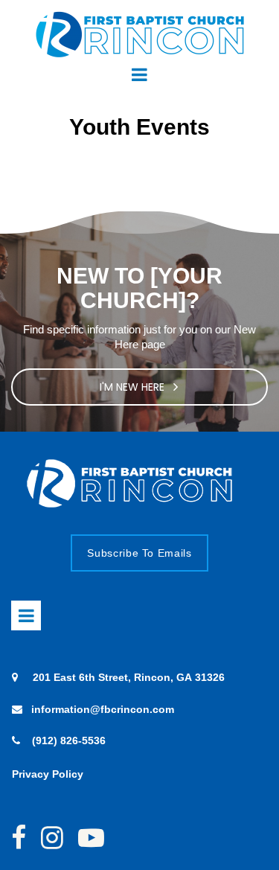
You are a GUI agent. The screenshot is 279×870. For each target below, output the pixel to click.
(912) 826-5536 (69, 740)
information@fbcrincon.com (102, 709)
